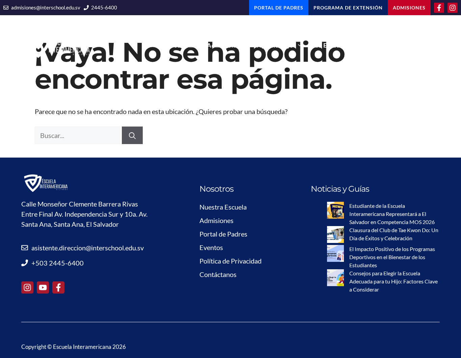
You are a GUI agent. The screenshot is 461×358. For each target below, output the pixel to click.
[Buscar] (132, 135)
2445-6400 (104, 7)
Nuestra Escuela (223, 207)
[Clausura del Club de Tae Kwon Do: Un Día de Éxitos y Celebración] (335, 235)
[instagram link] (27, 287)
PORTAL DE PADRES (278, 7)
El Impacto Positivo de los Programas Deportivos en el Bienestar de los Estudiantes (392, 257)
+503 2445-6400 (57, 263)
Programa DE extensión (348, 7)
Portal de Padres (223, 234)
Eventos (211, 247)
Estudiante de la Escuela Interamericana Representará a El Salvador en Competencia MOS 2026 (392, 213)
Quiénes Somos (178, 45)
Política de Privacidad (230, 261)
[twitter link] (43, 287)
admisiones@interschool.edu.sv (45, 7)
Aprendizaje (275, 45)
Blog (377, 45)
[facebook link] (58, 287)
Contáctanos (418, 45)
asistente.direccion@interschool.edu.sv (87, 248)
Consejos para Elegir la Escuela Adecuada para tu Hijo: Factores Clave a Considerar (393, 281)
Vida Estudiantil (332, 45)
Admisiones (224, 45)
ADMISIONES (409, 7)
